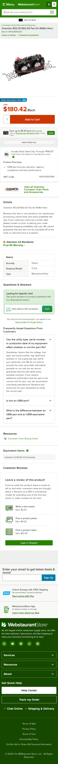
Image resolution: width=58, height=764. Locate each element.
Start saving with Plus (23, 596)
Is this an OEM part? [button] (17, 400)
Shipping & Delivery (41, 708)
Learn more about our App (25, 612)
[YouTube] (12, 643)
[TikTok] (29, 643)
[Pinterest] (37, 643)
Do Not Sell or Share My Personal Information (29, 744)
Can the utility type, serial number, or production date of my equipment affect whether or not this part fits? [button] (26, 343)
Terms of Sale (29, 724)
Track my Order (29, 699)
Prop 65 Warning (13, 245)
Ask (47, 308)
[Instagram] (4, 643)
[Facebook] (21, 643)
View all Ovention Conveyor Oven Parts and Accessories (36, 189)
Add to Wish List (29, 142)
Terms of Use (20, 322)
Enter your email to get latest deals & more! (29, 571)
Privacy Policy (36, 322)
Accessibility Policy (29, 739)
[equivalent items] (27, 450)
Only (5, 104)
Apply (51, 133)
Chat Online (15, 708)
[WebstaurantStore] (29, 624)
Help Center (29, 690)
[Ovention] (11, 189)
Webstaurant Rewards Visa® (27, 133)
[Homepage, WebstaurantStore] (29, 4)
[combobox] (29, 12)
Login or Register (29, 543)
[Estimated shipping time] (13, 156)
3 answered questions (28, 35)
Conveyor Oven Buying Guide (31, 438)
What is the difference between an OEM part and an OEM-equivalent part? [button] (26, 414)
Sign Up (48, 577)
